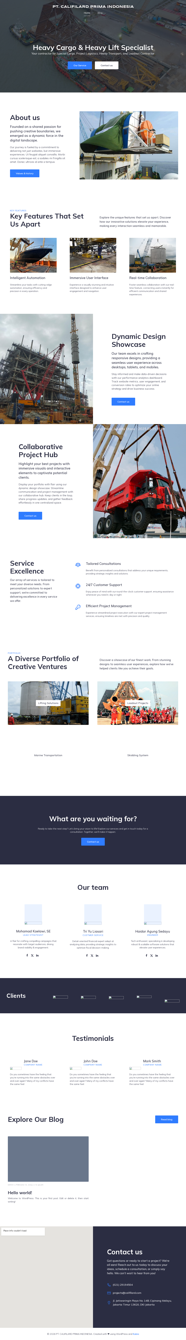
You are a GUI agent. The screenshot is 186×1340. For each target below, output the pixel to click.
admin (11, 1185)
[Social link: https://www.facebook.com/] (28, 955)
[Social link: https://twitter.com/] (33, 955)
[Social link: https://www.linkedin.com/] (38, 955)
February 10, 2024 (24, 1185)
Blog (100, 12)
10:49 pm (39, 1185)
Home (87, 12)
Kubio (136, 1333)
